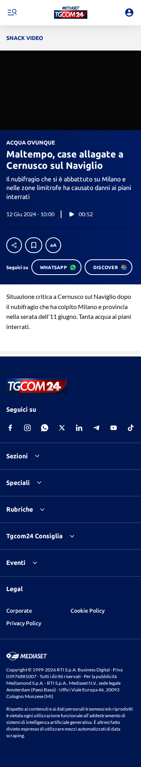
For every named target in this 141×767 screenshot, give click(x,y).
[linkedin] (79, 428)
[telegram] (96, 428)
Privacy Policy (23, 623)
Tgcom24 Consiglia (34, 535)
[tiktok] (131, 428)
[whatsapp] (45, 428)
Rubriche (19, 509)
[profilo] (129, 12)
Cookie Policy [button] (87, 611)
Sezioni (17, 455)
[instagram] (27, 428)
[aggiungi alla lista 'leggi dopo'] (33, 245)
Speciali (18, 482)
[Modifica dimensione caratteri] (53, 245)
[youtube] (114, 428)
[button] (70, 12)
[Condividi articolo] (14, 245)
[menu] (11, 12)
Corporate (19, 611)
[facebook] (10, 428)
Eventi (15, 562)
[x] (62, 428)
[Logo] (70, 12)
